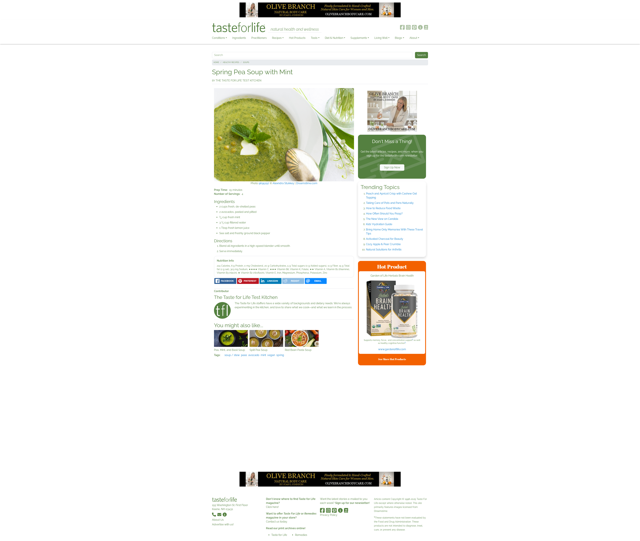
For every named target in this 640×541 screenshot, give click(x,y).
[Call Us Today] (214, 514)
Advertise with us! (223, 524)
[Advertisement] (392, 418)
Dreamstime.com (306, 183)
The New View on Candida (382, 218)
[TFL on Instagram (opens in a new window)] (408, 27)
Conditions (218, 37)
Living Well (381, 37)
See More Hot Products (392, 359)
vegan (271, 355)
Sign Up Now (392, 167)
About (413, 37)
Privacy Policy (328, 515)
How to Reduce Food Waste (383, 208)
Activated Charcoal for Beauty (384, 238)
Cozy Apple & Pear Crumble (383, 244)
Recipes (277, 37)
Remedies (301, 535)
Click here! (272, 507)
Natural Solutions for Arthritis (384, 249)
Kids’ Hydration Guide (379, 224)
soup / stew (232, 355)
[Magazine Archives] (426, 27)
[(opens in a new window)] (392, 309)
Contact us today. (277, 521)
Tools (314, 37)
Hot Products (297, 37)
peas (244, 355)
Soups (246, 62)
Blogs (398, 37)
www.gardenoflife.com (392, 349)
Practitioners (259, 37)
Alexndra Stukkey (283, 183)
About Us (218, 519)
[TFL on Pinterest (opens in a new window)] (414, 27)
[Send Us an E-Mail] (219, 514)
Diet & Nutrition (334, 37)
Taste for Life (279, 535)
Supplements (358, 37)
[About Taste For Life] (420, 27)
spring (280, 355)
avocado (253, 355)
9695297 (264, 183)
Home (216, 62)
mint (263, 355)
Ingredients (239, 37)
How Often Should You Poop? (384, 213)
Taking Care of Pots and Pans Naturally (390, 202)
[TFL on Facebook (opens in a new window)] (402, 27)
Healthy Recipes (231, 62)
